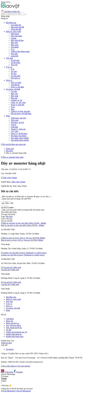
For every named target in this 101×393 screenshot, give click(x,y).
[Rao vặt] (10, 8)
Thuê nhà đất (16, 29)
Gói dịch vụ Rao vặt (12, 11)
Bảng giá (9, 321)
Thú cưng (14, 120)
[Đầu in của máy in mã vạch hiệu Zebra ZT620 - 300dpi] (23, 223)
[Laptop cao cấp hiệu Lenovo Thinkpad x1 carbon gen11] (24, 253)
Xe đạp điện (15, 76)
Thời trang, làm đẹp (18, 118)
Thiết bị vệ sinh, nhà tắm (20, 111)
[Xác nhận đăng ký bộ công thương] (15, 366)
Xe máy (14, 71)
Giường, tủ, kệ (16, 100)
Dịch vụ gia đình (17, 87)
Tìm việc (14, 65)
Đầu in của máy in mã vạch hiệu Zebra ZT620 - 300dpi (22, 225)
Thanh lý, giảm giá (18, 129)
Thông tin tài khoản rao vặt (16, 332)
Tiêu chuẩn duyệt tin (14, 328)
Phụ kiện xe (15, 78)
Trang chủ (10, 149)
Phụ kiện (14, 54)
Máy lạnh (14, 96)
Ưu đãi (8, 330)
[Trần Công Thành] (9, 178)
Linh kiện (14, 56)
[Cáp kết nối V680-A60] (11, 267)
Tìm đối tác (15, 85)
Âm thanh (15, 47)
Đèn (12, 109)
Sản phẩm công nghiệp (20, 138)
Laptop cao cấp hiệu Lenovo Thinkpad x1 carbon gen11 (23, 255)
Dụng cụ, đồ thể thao (19, 133)
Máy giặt (14, 94)
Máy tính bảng (16, 36)
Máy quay (15, 45)
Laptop (13, 38)
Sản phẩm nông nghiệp (20, 140)
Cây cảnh (14, 131)
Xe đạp (14, 74)
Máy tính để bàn (17, 40)
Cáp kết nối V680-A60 (10, 270)
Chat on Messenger (23, 391)
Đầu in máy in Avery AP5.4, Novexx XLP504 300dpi (22, 240)
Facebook (10, 349)
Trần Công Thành (18, 182)
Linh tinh (14, 127)
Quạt (13, 107)
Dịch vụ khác (16, 82)
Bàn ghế (14, 98)
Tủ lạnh (14, 91)
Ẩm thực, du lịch (17, 122)
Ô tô (12, 69)
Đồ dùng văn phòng (18, 136)
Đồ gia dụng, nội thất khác (21, 114)
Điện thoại (15, 34)
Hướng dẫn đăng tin (14, 334)
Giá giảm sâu (16, 25)
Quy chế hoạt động (13, 325)
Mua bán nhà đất (17, 27)
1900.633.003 (6, 343)
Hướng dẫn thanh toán (14, 336)
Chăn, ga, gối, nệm (18, 102)
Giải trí (13, 125)
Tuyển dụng (15, 62)
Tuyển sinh (15, 60)
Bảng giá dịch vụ (12, 323)
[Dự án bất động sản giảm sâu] (13, 144)
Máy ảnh (14, 43)
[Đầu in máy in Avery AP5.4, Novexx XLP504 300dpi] (23, 238)
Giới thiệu (10, 319)
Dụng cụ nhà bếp (17, 105)
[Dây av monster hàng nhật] (12, 157)
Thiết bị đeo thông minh (20, 51)
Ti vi (12, 49)
